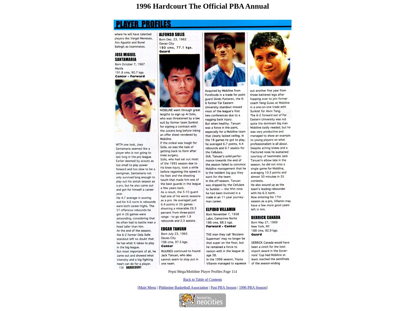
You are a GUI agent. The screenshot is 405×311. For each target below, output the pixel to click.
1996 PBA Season (252, 287)
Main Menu (147, 287)
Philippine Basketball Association (183, 287)
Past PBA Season (223, 287)
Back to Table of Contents (202, 279)
